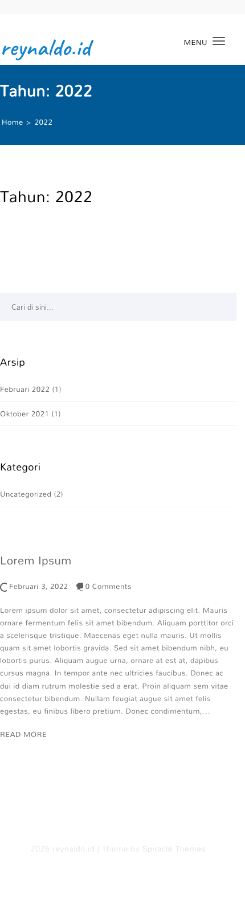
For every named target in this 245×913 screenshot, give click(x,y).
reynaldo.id (45, 47)
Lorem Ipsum (36, 560)
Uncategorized (25, 494)
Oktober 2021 (24, 413)
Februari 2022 (25, 389)
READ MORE (23, 734)
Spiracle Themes (174, 849)
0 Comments (108, 586)
